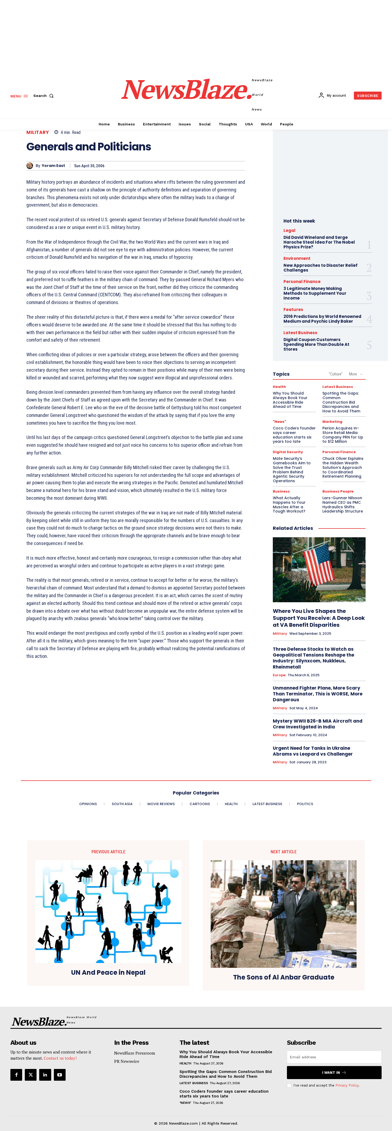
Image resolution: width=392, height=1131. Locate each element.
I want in (331, 1073)
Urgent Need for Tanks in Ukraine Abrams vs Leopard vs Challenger (313, 751)
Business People (338, 491)
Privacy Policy (346, 1085)
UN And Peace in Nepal (108, 973)
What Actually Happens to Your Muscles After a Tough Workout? (289, 504)
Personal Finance (302, 282)
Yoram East (53, 165)
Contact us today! (60, 1058)
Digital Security (288, 452)
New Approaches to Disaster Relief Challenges (320, 268)
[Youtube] (60, 1075)
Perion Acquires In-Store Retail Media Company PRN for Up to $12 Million (342, 434)
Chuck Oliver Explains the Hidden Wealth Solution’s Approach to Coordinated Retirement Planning (342, 467)
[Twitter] (31, 1075)
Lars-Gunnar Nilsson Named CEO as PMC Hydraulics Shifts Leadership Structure (342, 504)
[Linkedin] (45, 1075)
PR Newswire (126, 1061)
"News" (279, 421)
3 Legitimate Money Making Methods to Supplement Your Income (314, 293)
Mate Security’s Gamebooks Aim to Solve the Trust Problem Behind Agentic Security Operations (292, 469)
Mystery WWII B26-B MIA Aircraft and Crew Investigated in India (317, 724)
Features (293, 310)
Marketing (332, 421)
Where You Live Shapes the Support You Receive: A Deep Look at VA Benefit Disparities (319, 618)
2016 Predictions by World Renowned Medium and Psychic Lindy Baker (322, 319)
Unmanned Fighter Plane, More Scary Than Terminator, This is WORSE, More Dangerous (317, 694)
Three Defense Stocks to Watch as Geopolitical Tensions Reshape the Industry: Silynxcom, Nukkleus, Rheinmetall (313, 658)
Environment (296, 258)
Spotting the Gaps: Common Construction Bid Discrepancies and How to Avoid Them (341, 402)
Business (281, 491)
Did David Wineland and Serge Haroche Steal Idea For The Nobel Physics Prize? (319, 242)
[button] (44, 95)
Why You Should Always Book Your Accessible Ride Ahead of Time (290, 400)
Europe (279, 675)
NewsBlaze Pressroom (134, 1053)
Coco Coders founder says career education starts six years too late (294, 434)
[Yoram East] (31, 165)
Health (279, 386)
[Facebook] (16, 1075)
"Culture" (336, 374)
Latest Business (300, 333)
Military (37, 132)
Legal (289, 230)
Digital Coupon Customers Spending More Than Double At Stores (316, 344)
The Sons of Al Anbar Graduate (283, 977)
